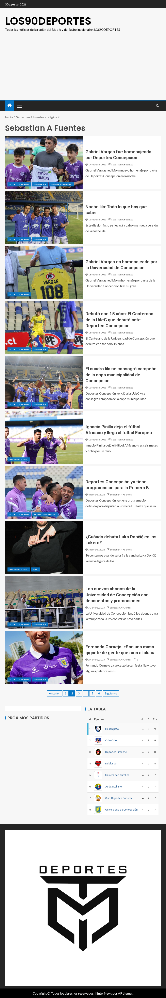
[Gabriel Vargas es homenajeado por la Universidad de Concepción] (44, 272)
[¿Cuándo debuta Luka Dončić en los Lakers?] (44, 547)
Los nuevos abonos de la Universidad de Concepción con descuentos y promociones (117, 594)
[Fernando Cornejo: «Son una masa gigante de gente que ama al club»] (44, 657)
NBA (35, 569)
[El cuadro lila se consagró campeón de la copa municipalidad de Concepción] (44, 382)
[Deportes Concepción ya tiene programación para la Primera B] (44, 492)
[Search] (157, 106)
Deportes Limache (116, 752)
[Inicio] (9, 105)
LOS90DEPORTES (48, 21)
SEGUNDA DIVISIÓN (44, 514)
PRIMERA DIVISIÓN (61, 184)
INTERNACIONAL (19, 459)
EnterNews (104, 993)
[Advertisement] (83, 69)
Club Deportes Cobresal (119, 798)
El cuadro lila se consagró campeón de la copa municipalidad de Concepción (120, 374)
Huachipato (112, 728)
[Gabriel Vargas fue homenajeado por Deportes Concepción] (44, 162)
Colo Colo (111, 740)
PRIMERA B (40, 184)
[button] (19, 106)
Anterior (54, 693)
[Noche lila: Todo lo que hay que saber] (44, 217)
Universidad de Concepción (121, 809)
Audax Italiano (113, 786)
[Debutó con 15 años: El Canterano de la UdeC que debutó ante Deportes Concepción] (44, 327)
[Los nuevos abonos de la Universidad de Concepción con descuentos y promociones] (44, 602)
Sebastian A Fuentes (122, 164)
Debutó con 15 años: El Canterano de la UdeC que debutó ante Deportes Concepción (119, 319)
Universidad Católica (117, 775)
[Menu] (19, 106)
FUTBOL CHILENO (19, 184)
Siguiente (111, 693)
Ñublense (110, 763)
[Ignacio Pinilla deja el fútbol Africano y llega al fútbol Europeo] (44, 437)
